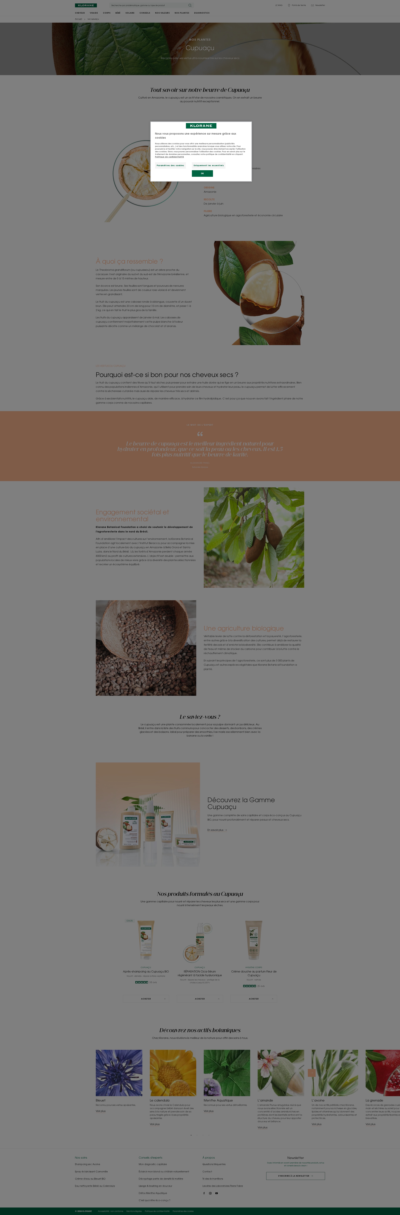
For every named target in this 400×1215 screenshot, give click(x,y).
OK (202, 173)
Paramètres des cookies (170, 165)
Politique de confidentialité (169, 157)
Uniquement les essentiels (209, 165)
